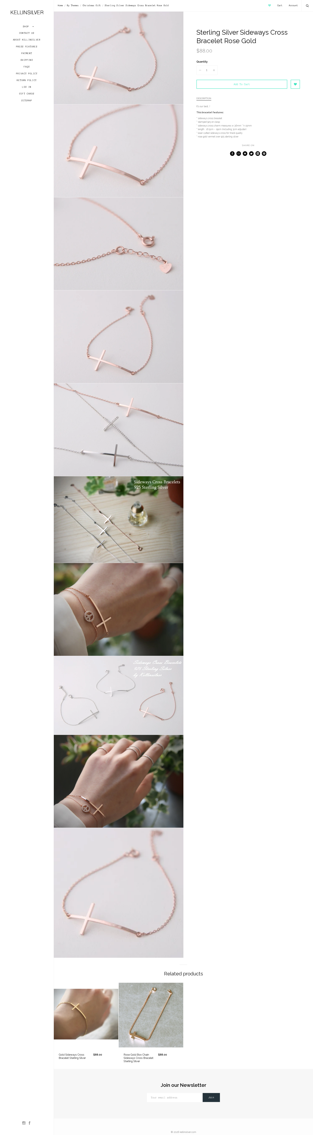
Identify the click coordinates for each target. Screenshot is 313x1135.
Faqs (27, 67)
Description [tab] (203, 98)
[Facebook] (29, 1123)
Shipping (27, 60)
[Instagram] (23, 1123)
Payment (27, 53)
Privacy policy (27, 74)
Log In (26, 87)
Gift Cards (27, 94)
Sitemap (27, 100)
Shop (27, 26)
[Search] (307, 6)
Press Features (27, 47)
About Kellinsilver (27, 40)
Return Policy (27, 80)
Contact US (27, 33)
